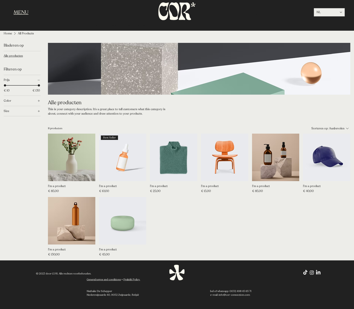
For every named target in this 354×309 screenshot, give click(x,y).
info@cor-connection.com (234, 295)
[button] (21, 12)
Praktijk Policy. (131, 279)
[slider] (5, 85)
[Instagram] (312, 272)
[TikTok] (305, 272)
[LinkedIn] (318, 272)
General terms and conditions (104, 279)
